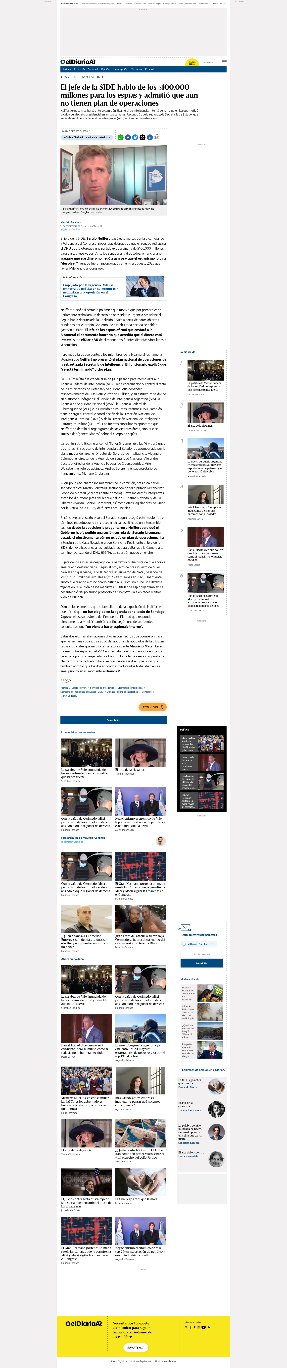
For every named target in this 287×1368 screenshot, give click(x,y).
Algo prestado (225, 4)
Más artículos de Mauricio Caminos (83, 837)
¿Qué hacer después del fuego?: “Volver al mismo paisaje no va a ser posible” (188, 1031)
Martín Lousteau (68, 695)
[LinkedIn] (150, 137)
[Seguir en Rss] (208, 1327)
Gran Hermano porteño (107, 4)
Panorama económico (89, 4)
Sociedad (93, 69)
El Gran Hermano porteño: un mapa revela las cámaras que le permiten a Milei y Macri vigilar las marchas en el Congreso (140, 889)
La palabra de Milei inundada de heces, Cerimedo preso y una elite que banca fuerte (84, 773)
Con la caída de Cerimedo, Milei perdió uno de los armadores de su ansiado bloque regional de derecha (85, 822)
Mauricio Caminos (70, 222)
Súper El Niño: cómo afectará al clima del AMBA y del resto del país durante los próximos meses (188, 1012)
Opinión (105, 69)
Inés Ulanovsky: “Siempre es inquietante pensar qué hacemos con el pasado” (137, 1101)
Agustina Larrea (123, 1109)
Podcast (149, 69)
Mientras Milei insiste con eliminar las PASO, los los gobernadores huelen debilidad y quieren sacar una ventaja (85, 1103)
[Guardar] (157, 137)
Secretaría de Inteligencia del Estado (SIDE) (81, 691)
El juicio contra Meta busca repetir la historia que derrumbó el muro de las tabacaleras (86, 1202)
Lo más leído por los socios (78, 732)
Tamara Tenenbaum (125, 773)
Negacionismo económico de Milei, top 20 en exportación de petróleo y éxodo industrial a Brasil (140, 822)
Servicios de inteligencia (102, 687)
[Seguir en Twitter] (186, 1327)
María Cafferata (69, 1112)
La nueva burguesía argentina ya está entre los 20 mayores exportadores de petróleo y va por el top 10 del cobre (140, 1050)
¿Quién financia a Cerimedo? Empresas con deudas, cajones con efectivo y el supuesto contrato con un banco (85, 941)
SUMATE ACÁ (135, 1347)
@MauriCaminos (72, 229)
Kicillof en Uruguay (154, 4)
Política (67, 69)
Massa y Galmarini (169, 4)
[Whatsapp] (121, 137)
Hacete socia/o (192, 63)
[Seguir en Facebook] (190, 1327)
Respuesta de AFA (205, 4)
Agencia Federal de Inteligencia (122, 691)
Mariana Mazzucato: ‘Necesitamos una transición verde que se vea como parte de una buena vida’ (188, 993)
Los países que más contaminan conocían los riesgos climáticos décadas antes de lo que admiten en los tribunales (188, 1050)
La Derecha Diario (140, 4)
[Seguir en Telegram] (194, 1327)
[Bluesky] (135, 137)
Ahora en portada (72, 959)
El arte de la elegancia (130, 770)
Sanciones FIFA (190, 4)
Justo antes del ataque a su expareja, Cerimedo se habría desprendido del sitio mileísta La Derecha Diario (140, 939)
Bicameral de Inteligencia (130, 687)
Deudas (181, 4)
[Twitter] (142, 137)
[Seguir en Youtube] (203, 1327)
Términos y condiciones (165, 1361)
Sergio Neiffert (79, 687)
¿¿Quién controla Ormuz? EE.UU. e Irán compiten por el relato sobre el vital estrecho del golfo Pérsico (139, 1153)
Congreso (147, 691)
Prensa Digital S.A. (119, 1361)
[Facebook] (128, 137)
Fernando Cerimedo (124, 4)
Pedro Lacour (68, 1056)
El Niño (215, 4)
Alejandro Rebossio (125, 829)
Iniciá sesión (207, 63)
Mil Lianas (136, 69)
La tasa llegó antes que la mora (136, 1199)
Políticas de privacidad (141, 1361)
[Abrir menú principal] (224, 61)
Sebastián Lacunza (70, 781)
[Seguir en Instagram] (198, 1327)
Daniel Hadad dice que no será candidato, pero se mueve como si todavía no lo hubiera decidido (84, 1049)
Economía (79, 69)
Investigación (120, 69)
